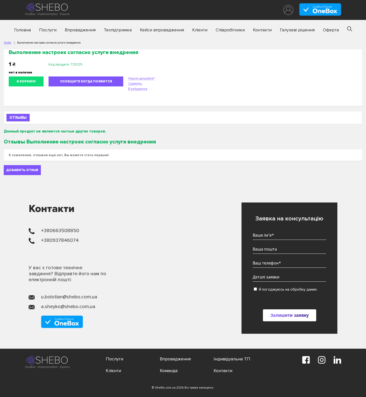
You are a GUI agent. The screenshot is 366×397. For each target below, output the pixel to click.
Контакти (262, 30)
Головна (22, 30)
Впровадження (80, 30)
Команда (169, 370)
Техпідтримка (118, 30)
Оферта (331, 30)
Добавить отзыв (22, 170)
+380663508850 (60, 231)
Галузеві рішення (297, 30)
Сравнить (135, 84)
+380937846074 (60, 240)
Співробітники (230, 30)
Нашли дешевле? (141, 78)
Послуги (48, 30)
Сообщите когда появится (86, 81)
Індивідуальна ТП (232, 359)
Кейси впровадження (162, 30)
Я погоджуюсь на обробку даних (287, 289)
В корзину (26, 81)
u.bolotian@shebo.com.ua (69, 297)
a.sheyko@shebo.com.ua (68, 307)
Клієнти (199, 30)
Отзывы (18, 117)
